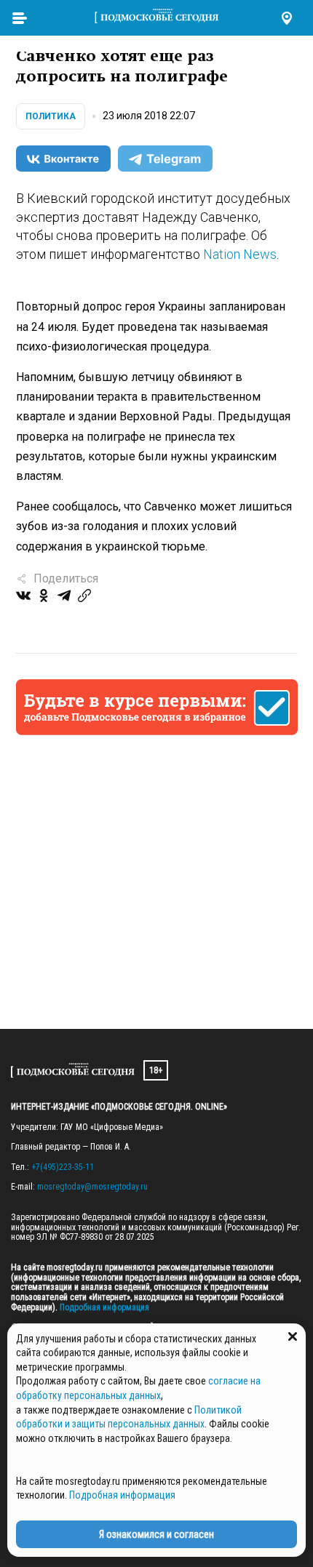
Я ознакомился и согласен (156, 1534)
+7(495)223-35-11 (62, 1167)
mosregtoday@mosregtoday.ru (92, 1187)
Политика (50, 116)
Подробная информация (103, 1307)
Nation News (240, 254)
